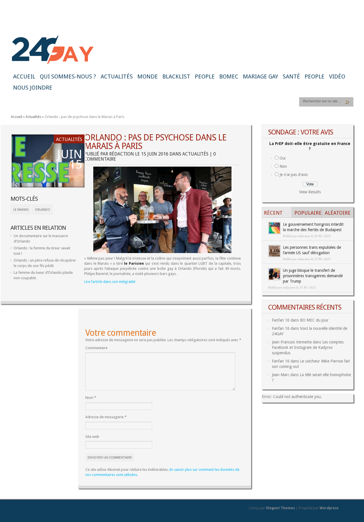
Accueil (24, 76)
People (205, 76)
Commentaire (96, 348)
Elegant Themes (280, 508)
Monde (147, 76)
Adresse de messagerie (106, 417)
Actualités (117, 76)
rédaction (121, 154)
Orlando (42, 210)
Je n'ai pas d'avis (294, 174)
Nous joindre (32, 87)
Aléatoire (338, 213)
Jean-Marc (280, 374)
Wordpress (329, 508)
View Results (310, 192)
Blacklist (176, 76)
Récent (273, 213)
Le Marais (20, 210)
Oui (283, 158)
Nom (90, 397)
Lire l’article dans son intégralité (109, 281)
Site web (92, 436)
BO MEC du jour (314, 320)
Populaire (308, 213)
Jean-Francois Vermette (292, 342)
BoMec (228, 76)
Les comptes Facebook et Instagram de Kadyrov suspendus (308, 347)
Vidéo (337, 76)
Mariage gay (260, 76)
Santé (291, 76)
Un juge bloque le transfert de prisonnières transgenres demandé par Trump (313, 275)
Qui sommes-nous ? (68, 76)
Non (283, 166)
